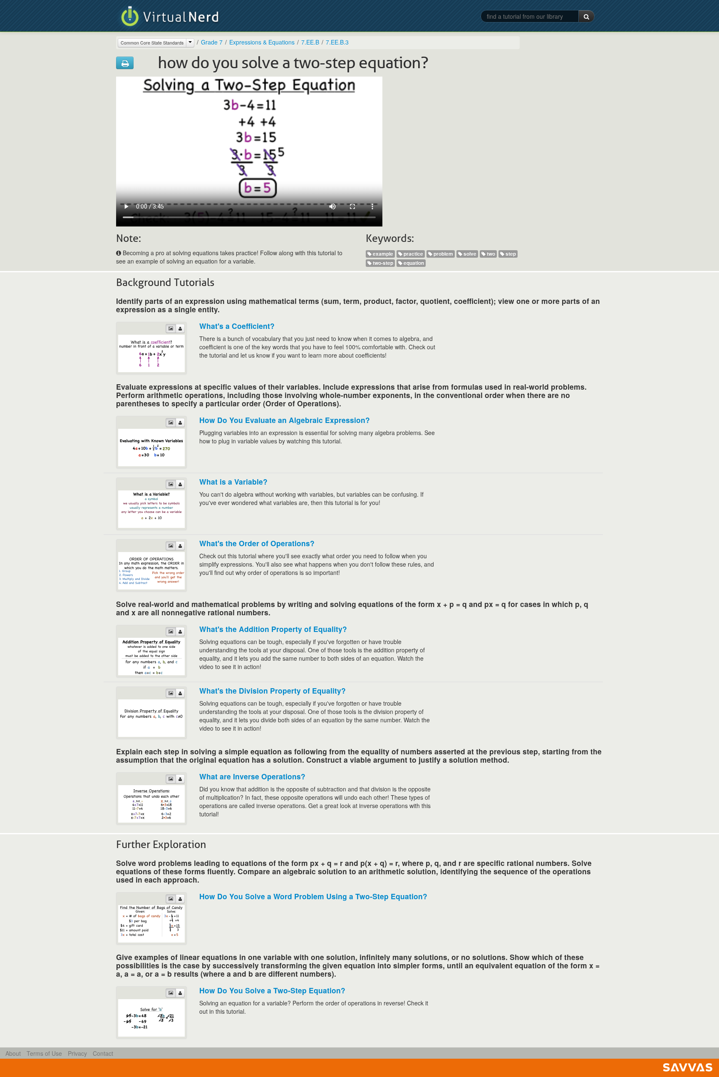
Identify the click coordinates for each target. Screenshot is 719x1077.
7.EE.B (310, 42)
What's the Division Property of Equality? (272, 690)
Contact (103, 1053)
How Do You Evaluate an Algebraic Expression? (284, 420)
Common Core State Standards (152, 43)
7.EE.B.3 (337, 42)
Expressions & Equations (262, 42)
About (13, 1053)
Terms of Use (44, 1053)
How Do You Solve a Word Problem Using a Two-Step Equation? (313, 896)
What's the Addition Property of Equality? (273, 629)
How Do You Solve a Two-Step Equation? (272, 990)
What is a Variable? (233, 481)
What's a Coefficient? (237, 326)
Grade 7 (212, 42)
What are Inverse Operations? (252, 776)
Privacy (77, 1053)
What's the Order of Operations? (257, 543)
